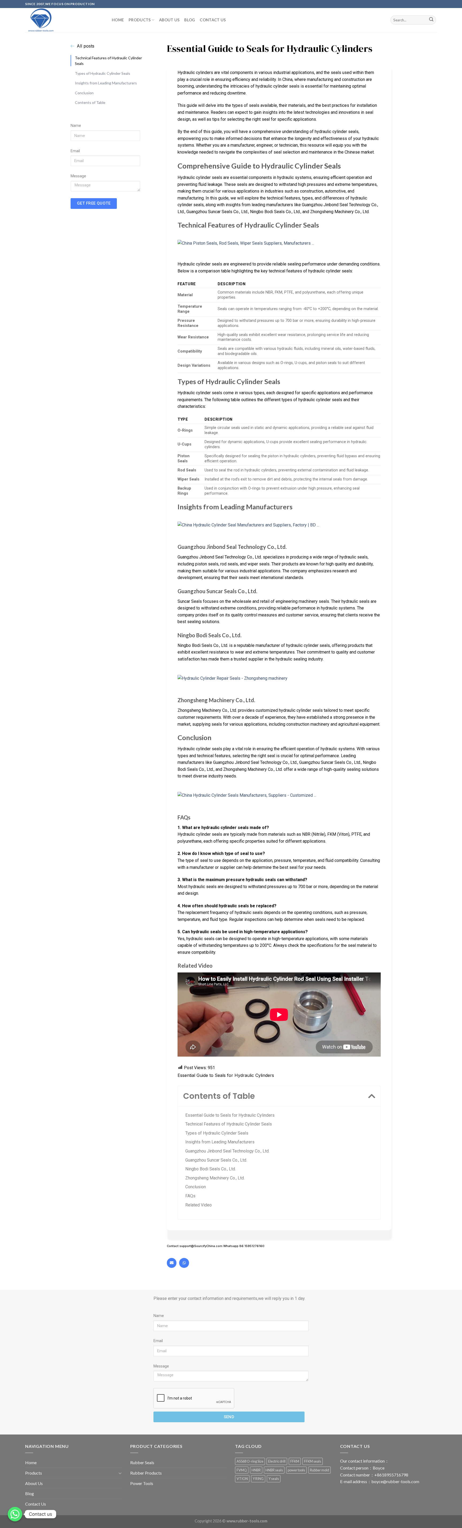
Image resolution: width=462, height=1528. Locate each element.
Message (78, 176)
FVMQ (242, 1470)
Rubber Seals (142, 1462)
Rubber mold (319, 1470)
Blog (189, 20)
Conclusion (84, 92)
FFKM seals (312, 1461)
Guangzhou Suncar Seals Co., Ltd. (216, 1160)
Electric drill (277, 1461)
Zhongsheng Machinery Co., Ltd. (215, 1178)
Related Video (198, 1204)
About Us (169, 20)
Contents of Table (90, 102)
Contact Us (213, 20)
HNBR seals (274, 1470)
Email (75, 151)
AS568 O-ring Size (250, 1461)
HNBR (256, 1470)
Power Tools (141, 1483)
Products (140, 20)
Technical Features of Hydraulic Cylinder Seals (108, 61)
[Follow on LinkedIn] (439, 6)
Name (76, 126)
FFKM (294, 1461)
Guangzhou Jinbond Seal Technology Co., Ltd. (227, 1151)
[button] (371, 1096)
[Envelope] (171, 1263)
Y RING (258, 1478)
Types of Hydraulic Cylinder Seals (102, 73)
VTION (242, 1478)
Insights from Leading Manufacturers (106, 83)
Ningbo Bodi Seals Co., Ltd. (210, 1168)
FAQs (190, 1195)
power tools (296, 1470)
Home (118, 20)
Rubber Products (146, 1472)
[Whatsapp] (184, 1263)
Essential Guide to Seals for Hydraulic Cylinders (230, 1115)
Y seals (273, 1478)
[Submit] (431, 20)
